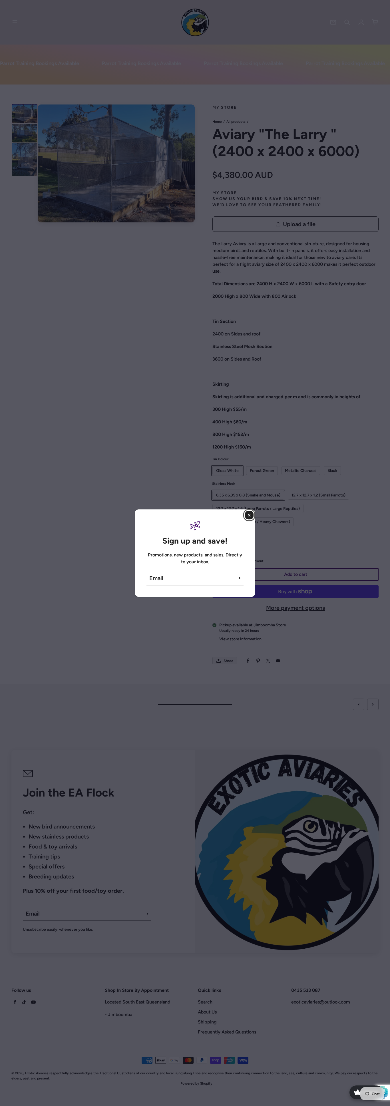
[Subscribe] (240, 578)
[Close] (249, 515)
